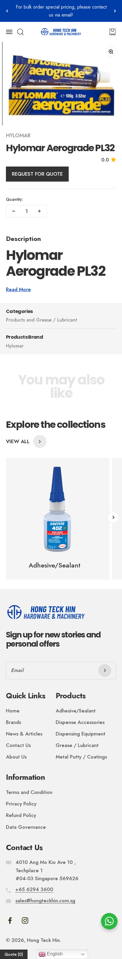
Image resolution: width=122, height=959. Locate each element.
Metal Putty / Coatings (81, 756)
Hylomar (18, 135)
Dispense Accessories (80, 722)
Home (13, 710)
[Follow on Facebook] (10, 920)
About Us (16, 756)
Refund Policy (21, 815)
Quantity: (14, 199)
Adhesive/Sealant (76, 710)
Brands (13, 722)
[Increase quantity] (39, 211)
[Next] (115, 11)
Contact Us (18, 745)
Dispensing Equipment (80, 733)
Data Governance (26, 827)
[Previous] (7, 11)
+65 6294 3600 (34, 889)
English (54, 953)
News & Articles (24, 733)
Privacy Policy (21, 803)
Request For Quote (37, 173)
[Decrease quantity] (13, 211)
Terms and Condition (29, 792)
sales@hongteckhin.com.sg (45, 900)
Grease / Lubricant (77, 745)
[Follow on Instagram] (25, 920)
